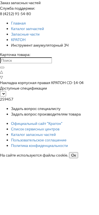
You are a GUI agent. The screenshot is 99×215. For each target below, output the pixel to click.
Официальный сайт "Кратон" (36, 123)
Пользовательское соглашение (39, 140)
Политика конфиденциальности (39, 145)
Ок (73, 155)
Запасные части (25, 34)
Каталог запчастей (27, 28)
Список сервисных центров (35, 129)
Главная (18, 23)
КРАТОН (18, 39)
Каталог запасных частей (33, 134)
